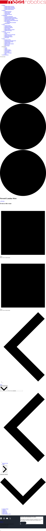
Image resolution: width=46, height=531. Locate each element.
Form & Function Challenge (9, 19)
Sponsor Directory (7, 12)
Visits (5, 53)
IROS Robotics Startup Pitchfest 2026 (11, 20)
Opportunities (4, 15)
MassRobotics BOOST (8, 27)
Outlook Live (4, 511)
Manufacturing (7, 23)
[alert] (23, 231)
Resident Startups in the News (9, 8)
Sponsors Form (7, 13)
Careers (5, 48)
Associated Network (8, 14)
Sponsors (3, 10)
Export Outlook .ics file (6, 513)
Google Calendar (5, 508)
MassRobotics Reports (8, 36)
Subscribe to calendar (4, 474)
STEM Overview (7, 25)
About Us (4, 31)
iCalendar (4, 509)
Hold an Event (7, 44)
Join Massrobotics (5, 54)
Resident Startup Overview (9, 6)
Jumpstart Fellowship (8, 26)
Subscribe (23, 522)
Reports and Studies (8, 52)
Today (1, 384)
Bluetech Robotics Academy (9, 29)
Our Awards (6, 37)
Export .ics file (4, 512)
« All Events (2, 201)
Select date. (10, 390)
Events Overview (7, 39)
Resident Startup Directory (9, 9)
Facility (5, 33)
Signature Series (7, 42)
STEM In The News (8, 30)
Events (3, 38)
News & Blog (6, 51)
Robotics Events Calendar (9, 43)
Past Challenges (7, 21)
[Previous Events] (24, 381)
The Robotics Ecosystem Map (9, 34)
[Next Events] (2, 382)
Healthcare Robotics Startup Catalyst (11, 18)
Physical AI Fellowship (8, 16)
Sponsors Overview (8, 11)
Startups (3, 5)
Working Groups (7, 49)
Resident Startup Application (9, 7)
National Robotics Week (8, 41)
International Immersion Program (10, 17)
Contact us (1, 521)
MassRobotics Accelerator (11, 22)
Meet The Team (7, 32)
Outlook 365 (4, 510)
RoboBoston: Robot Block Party (10, 40)
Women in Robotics (8, 50)
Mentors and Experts (8, 35)
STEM (3, 24)
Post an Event (6, 45)
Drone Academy (7, 28)
